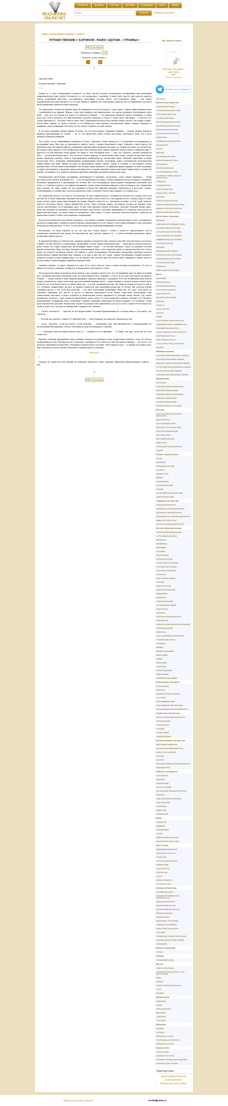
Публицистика (163, 768)
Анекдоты (161, 822)
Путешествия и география (168, 406)
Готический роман (165, 118)
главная (82, 5)
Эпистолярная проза (165, 340)
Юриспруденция (164, 670)
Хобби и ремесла (164, 880)
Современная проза (165, 336)
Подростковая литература (168, 985)
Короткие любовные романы (170, 359)
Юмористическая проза (167, 837)
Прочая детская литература (169, 447)
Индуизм (160, 779)
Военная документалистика (169, 748)
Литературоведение (166, 590)
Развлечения (162, 865)
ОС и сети (160, 698)
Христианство (163, 803)
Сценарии (161, 1017)
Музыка (159, 982)
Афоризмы (161, 278)
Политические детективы (169, 255)
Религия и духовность (167, 771)
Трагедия (160, 1020)
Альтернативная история (168, 212)
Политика (160, 613)
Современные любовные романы (172, 375)
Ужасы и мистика (164, 189)
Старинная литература (167, 501)
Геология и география (167, 563)
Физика (159, 647)
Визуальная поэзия (165, 466)
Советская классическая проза (171, 332)
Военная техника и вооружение (171, 1060)
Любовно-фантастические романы (173, 363)
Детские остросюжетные (168, 427)
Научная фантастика (165, 157)
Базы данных (162, 686)
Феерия (159, 347)
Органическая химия (166, 605)
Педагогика (162, 609)
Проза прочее (162, 309)
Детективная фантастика (168, 122)
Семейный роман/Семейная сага (171, 324)
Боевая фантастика (165, 107)
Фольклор (161, 1024)
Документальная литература (170, 740)
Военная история (164, 559)
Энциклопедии (163, 736)
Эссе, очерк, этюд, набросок (170, 344)
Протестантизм (163, 787)
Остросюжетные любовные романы (173, 367)
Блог (162, 5)
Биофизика (161, 544)
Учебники (160, 644)
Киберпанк (161, 137)
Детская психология (166, 571)
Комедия (160, 826)
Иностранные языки (165, 578)
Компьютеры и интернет (168, 682)
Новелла (160, 301)
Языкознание (162, 674)
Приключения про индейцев (169, 394)
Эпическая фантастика (167, 201)
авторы (130, 5)
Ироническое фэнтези (167, 130)
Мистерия (160, 1013)
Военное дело (162, 1048)
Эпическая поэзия (165, 497)
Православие (162, 783)
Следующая (97, 47)
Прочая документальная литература (173, 764)
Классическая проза (166, 290)
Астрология (162, 776)
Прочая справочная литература (170, 717)
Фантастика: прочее (165, 193)
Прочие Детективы (165, 263)
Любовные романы (165, 351)
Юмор (159, 818)
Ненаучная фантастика (167, 160)
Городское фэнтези (166, 114)
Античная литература (166, 505)
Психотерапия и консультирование (173, 624)
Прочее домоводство (167, 861)
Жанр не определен (165, 948)
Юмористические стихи (167, 841)
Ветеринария (162, 555)
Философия (161, 655)
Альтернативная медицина (169, 532)
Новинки (147, 5)
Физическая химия (165, 651)
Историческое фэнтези (167, 133)
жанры (99, 5)
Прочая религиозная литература (171, 791)
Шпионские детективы (167, 270)
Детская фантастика (166, 424)
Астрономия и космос (166, 536)
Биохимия (161, 548)
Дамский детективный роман (170, 224)
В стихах (160, 470)
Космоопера (162, 145)
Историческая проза (166, 286)
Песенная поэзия (164, 485)
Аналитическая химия (166, 678)
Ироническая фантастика (168, 126)
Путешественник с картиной (173, 70)
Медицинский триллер (167, 251)
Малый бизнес (163, 917)
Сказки (159, 450)
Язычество (161, 810)
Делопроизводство (166, 906)
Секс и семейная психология (170, 636)
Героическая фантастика (168, 110)
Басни (159, 458)
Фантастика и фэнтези (167, 102)
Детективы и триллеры (167, 216)
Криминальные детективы (169, 240)
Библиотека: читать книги (173, 1083)
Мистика (160, 153)
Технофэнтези (163, 185)
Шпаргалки (161, 663)
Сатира (159, 834)
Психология (162, 621)
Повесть (160, 305)
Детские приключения (167, 431)
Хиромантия (162, 814)
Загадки (160, 1032)
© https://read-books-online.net (78, 1100)
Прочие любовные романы (169, 371)
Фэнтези (160, 197)
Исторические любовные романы (172, 355)
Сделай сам (161, 872)
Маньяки (160, 247)
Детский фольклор (165, 439)
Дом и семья (162, 845)
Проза (159, 274)
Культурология (163, 586)
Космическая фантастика (168, 141)
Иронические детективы (168, 228)
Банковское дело (164, 892)
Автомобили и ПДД (165, 960)
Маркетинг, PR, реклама (167, 921)
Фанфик (160, 993)
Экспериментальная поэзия (169, 493)
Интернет (160, 690)
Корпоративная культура (167, 909)
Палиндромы (162, 482)
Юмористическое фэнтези (169, 208)
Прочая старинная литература (170, 524)
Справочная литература (168, 713)
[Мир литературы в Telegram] (173, 93)
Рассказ (160, 313)
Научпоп (160, 760)
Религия (160, 795)
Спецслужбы (162, 1052)
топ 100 (114, 5)
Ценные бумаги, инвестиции (170, 940)
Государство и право (166, 567)
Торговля (160, 932)
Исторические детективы (168, 232)
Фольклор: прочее (165, 1044)
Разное (159, 952)
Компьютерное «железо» (168, 694)
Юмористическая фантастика (170, 205)
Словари (160, 729)
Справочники (162, 733)
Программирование (165, 702)
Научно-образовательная (168, 528)
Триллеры (160, 266)
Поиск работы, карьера (167, 929)
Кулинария (161, 857)
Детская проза (163, 420)
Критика (160, 756)
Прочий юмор (162, 830)
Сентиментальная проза (167, 328)
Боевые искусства (165, 1056)
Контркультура (163, 294)
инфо (175, 5)
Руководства (162, 725)
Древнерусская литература (169, 513)
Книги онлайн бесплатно (173, 1076)
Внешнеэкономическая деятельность (167, 897)
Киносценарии (163, 1009)
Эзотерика (161, 806)
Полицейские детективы (168, 259)
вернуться (94, 352)
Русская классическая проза (170, 321)
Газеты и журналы (165, 968)
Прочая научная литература (169, 617)
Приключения (162, 378)
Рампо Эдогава (173, 77)
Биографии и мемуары (166, 745)
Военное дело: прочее (167, 1063)
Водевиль (161, 1001)
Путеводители (163, 721)
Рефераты (160, 632)
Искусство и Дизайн (166, 752)
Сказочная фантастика (167, 172)
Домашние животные (166, 849)
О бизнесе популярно (166, 925)
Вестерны (161, 383)
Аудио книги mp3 (173, 1079)
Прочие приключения (166, 402)
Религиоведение (164, 628)
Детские (160, 410)
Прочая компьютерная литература (172, 709)
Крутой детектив (164, 243)
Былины (160, 1028)
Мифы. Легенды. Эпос (166, 520)
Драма (159, 1005)
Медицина (161, 597)
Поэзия (159, 489)
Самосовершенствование (169, 799)
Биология (161, 540)
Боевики (160, 220)
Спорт (159, 876)
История (160, 582)
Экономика (161, 944)
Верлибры (160, 462)
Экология (160, 667)
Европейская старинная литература (173, 516)
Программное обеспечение (169, 705)
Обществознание (164, 601)
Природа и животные (166, 398)
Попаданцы (161, 164)
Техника (160, 956)
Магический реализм (166, 298)
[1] (109, 109)
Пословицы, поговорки (167, 1040)
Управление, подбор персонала (171, 936)
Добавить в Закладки (164, 12)
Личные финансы (164, 913)
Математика (161, 594)
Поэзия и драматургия (167, 454)
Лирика (159, 478)
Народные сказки (164, 1036)
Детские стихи (163, 435)
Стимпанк (161, 182)
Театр (159, 989)
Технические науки (165, 640)
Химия (159, 659)
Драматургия (162, 474)
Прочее (159, 964)
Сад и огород (162, 869)
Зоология (161, 574)
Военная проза (163, 282)
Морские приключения (167, 390)
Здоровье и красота (166, 853)
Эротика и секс (163, 884)
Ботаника (160, 551)
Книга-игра (161, 443)
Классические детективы (168, 236)
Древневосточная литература (170, 509)
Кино (158, 978)
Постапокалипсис (165, 168)
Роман (159, 317)
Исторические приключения (169, 387)
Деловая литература (166, 888)
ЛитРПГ (159, 149)
